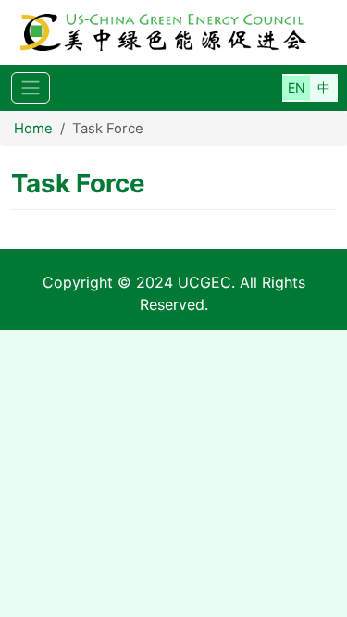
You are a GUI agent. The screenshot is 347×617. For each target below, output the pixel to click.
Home (33, 128)
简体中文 (324, 88)
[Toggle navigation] (30, 88)
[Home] (173, 32)
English (296, 88)
